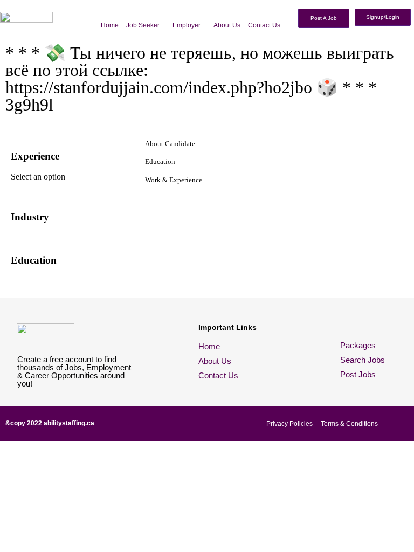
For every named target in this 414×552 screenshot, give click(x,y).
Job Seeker (143, 25)
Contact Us (264, 25)
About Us (226, 25)
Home (110, 25)
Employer (186, 25)
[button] (145, 25)
